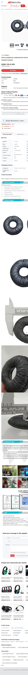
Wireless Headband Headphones (8, 647)
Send (12, 555)
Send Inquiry (13, 70)
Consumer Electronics (9, 9)
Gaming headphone (17, 630)
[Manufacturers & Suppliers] (14, 2)
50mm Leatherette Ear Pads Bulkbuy (9, 663)
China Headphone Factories (8, 653)
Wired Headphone (16, 632)
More (2, 665)
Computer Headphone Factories (8, 656)
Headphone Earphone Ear (18, 659)
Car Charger (15, 635)
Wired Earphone (4, 632)
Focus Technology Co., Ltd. (16, 669)
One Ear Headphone (6, 659)
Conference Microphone (6, 635)
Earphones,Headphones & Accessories (20, 9)
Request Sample (24, 73)
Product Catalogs (19, 627)
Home (2, 9)
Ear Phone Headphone (22, 656)
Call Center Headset (5, 630)
